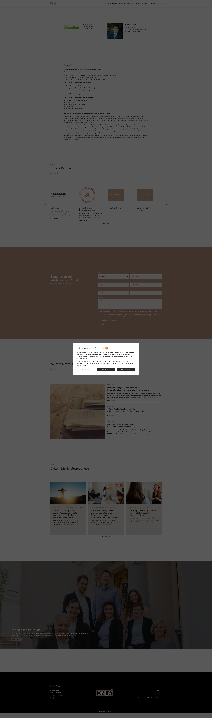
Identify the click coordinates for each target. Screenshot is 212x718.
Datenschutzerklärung (84, 363)
